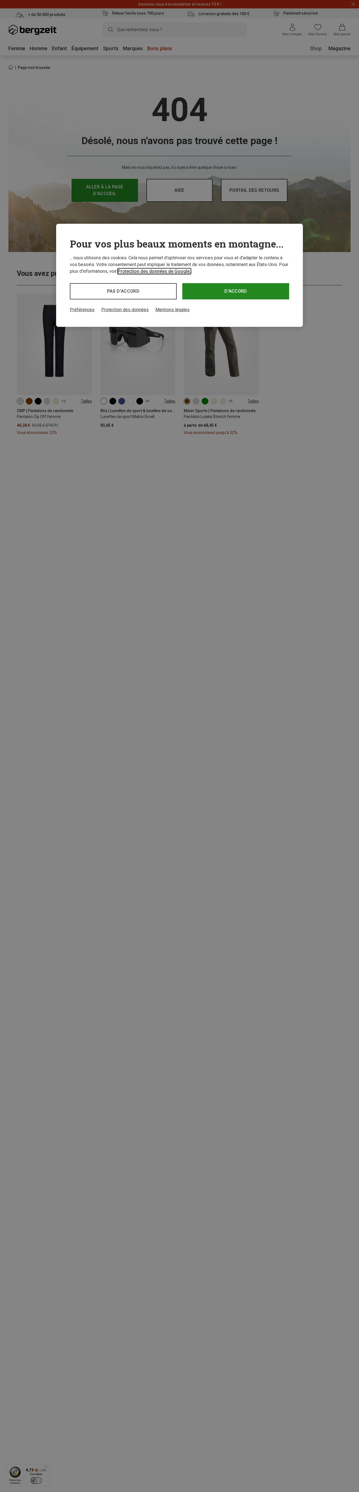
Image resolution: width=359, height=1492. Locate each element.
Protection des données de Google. (154, 271)
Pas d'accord (123, 291)
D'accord (235, 291)
